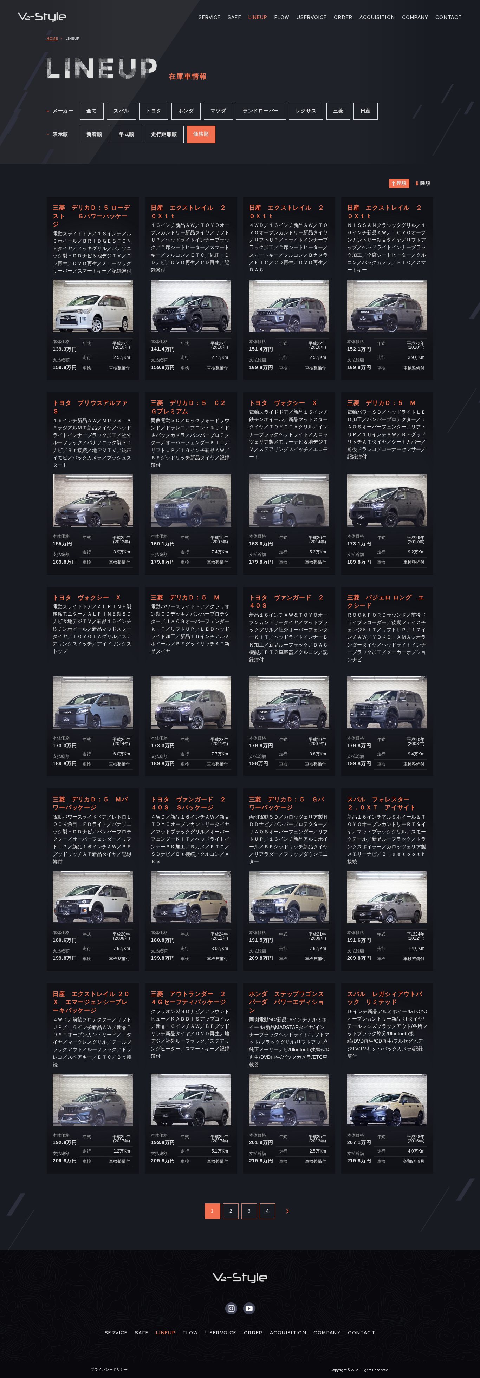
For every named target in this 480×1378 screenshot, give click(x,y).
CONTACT (448, 17)
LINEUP (258, 17)
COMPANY (415, 17)
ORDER (343, 17)
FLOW (281, 17)
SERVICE (210, 17)
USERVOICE (312, 17)
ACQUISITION (377, 17)
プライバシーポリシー (109, 1369)
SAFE (234, 17)
